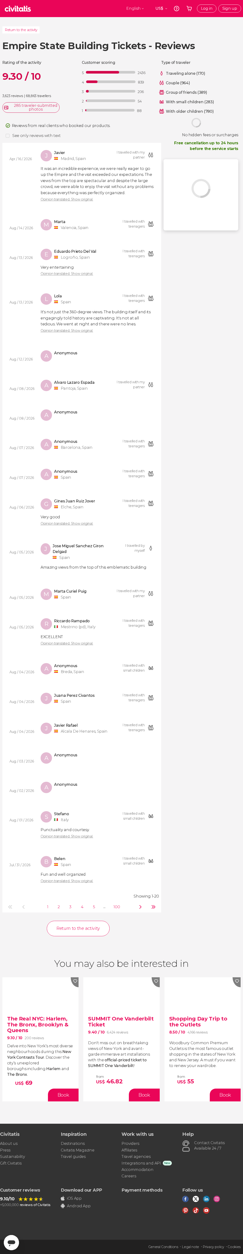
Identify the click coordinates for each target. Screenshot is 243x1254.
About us (8, 1143)
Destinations (73, 1143)
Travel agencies (136, 1156)
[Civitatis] (18, 8)
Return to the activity (21, 30)
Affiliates (129, 1150)
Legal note (190, 1247)
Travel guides (73, 1156)
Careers (129, 1176)
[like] (75, 982)
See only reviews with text (36, 135)
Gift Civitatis (11, 1163)
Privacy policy (213, 1247)
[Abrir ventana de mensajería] (11, 1242)
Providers (130, 1143)
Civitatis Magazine (77, 1150)
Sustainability (12, 1156)
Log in (206, 8)
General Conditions (163, 1247)
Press (5, 1150)
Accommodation (138, 1169)
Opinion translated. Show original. (67, 199)
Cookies (234, 1247)
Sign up (229, 8)
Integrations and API (141, 1163)
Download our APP (81, 1190)
